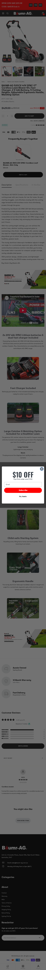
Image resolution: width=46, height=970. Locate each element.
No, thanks (23, 496)
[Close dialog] (41, 469)
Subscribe (23, 490)
